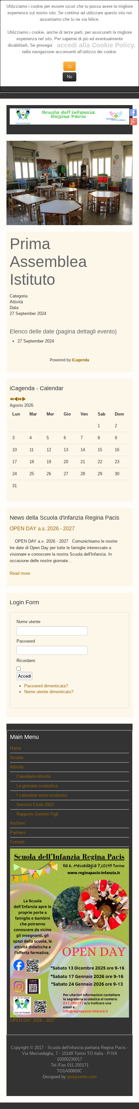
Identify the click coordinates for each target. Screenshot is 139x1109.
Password (25, 641)
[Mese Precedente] (16, 399)
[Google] (133, 121)
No (69, 76)
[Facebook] (133, 112)
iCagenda (80, 360)
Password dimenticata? (46, 685)
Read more (20, 573)
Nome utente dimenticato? (48, 691)
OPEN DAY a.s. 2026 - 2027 (42, 528)
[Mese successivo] (24, 399)
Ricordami (25, 660)
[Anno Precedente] (12, 399)
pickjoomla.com (82, 1076)
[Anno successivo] (20, 399)
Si (69, 66)
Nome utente (28, 621)
